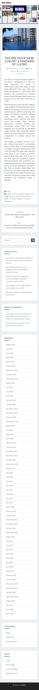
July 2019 (9, 605)
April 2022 (9, 503)
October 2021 (11, 528)
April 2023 (9, 485)
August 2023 (10, 468)
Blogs (9, 191)
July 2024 (9, 430)
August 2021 (10, 537)
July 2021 (9, 541)
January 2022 (11, 515)
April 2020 (9, 567)
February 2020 (11, 575)
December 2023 (11, 451)
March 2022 (10, 507)
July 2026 (9, 349)
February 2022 (11, 511)
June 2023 (9, 477)
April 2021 (9, 554)
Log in (8, 660)
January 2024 (11, 447)
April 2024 (9, 438)
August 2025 (10, 383)
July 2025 (9, 387)
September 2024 (12, 421)
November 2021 (12, 524)
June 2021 (9, 545)
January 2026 (11, 366)
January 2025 (11, 404)
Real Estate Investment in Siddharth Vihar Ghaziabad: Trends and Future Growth (19, 260)
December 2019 (11, 584)
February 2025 (11, 400)
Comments (11, 669)
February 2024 (11, 443)
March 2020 (10, 571)
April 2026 (9, 357)
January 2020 (11, 579)
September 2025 (12, 379)
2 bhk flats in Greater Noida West (20, 194)
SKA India (6, 2)
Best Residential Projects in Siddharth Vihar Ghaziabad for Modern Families (17, 269)
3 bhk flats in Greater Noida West (17, 196)
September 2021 (12, 532)
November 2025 (12, 370)
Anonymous (10, 323)
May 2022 (9, 498)
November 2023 (12, 456)
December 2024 (11, 409)
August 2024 (10, 426)
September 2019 (12, 597)
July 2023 (9, 473)
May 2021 (9, 549)
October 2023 (11, 460)
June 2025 (9, 391)
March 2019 (10, 614)
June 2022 (9, 494)
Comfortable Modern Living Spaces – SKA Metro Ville (19, 214)
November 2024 (12, 413)
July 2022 (9, 490)
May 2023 (9, 481)
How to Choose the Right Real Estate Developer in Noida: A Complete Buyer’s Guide (17, 278)
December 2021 (11, 520)
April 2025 (9, 396)
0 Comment (24, 71)
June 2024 (9, 434)
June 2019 (9, 609)
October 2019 (11, 592)
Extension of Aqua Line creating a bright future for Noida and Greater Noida (19, 225)
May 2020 (9, 562)
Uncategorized (11, 641)
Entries (10, 665)
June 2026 (9, 353)
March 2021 (10, 558)
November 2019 (12, 588)
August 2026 (10, 344)
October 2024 (11, 417)
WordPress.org (11, 673)
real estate (10, 637)
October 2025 (11, 374)
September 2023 (12, 464)
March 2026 (10, 362)
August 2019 (10, 601)
